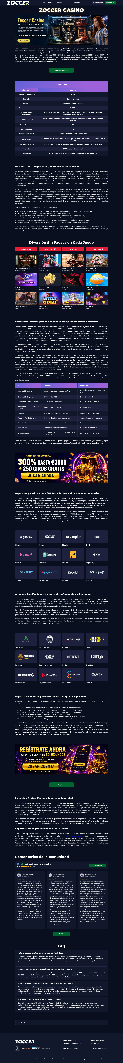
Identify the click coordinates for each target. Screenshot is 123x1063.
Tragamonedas (95, 249)
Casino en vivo (48, 249)
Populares (24, 249)
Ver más (61, 933)
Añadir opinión (97, 865)
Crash (72, 249)
